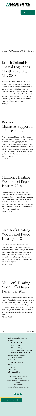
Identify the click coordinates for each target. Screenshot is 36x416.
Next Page (30, 331)
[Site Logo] (18, 4)
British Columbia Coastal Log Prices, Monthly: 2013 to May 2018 (16, 69)
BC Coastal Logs (16, 348)
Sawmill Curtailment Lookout (21, 350)
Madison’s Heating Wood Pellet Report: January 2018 (17, 181)
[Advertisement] (18, 29)
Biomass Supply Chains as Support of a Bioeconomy (18, 126)
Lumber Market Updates (16, 355)
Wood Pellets (16, 345)
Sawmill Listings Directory (20, 353)
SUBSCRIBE (12, 370)
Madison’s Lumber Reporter (18, 338)
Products (11, 340)
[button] (28, 12)
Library (14, 367)
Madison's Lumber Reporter (18, 376)
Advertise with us (14, 372)
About (10, 365)
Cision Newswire (17, 362)
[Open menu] (3, 8)
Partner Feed (12, 360)
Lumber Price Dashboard (20, 343)
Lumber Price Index (15, 357)
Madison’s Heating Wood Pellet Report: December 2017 (17, 287)
